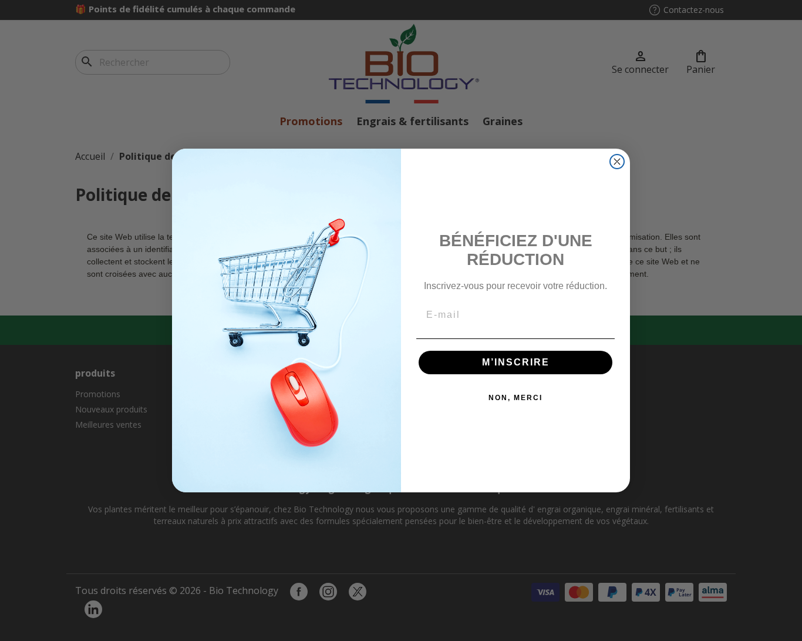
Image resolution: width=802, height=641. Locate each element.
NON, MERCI (515, 398)
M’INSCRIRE (516, 362)
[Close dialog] (617, 162)
